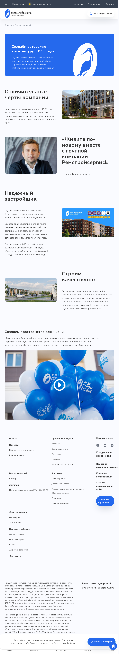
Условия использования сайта (104, 486)
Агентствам (94, 4)
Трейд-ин (56, 459)
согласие (43, 643)
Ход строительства (18, 549)
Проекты (14, 445)
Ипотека (56, 443)
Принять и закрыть (103, 641)
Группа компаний (18, 473)
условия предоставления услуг (50, 609)
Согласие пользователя (104, 475)
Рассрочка (57, 454)
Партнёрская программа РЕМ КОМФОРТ (28, 490)
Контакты (57, 473)
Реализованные (17, 455)
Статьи (12, 544)
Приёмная (56, 498)
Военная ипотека (60, 449)
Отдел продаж (59, 478)
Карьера (13, 478)
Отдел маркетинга (60, 503)
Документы (15, 556)
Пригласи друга (16, 539)
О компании (18, 4)
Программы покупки (62, 438)
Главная (8, 25)
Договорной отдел (60, 483)
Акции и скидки (16, 534)
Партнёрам (14, 517)
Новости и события (19, 529)
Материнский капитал (62, 464)
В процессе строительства (22, 450)
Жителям (109, 4)
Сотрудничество (18, 512)
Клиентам (78, 4)
